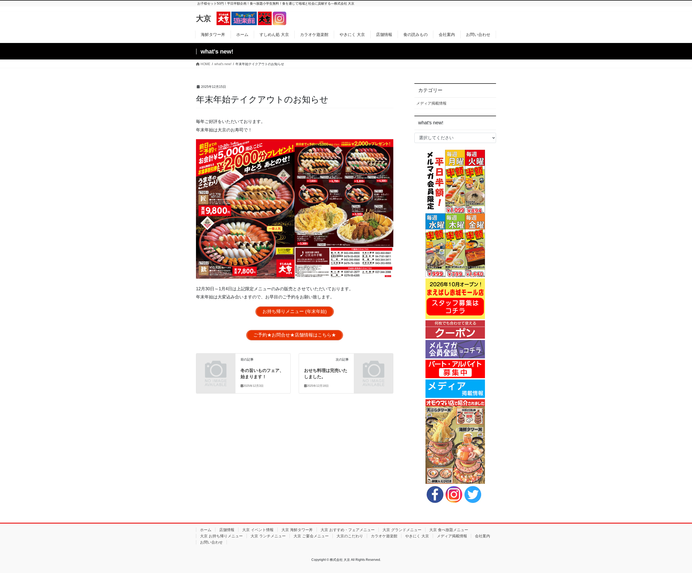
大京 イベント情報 (258, 530)
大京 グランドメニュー (401, 530)
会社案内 (482, 536)
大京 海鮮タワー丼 (297, 530)
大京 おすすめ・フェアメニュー (348, 530)
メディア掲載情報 (431, 103)
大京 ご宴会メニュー (311, 536)
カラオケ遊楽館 (384, 536)
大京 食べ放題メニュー (448, 530)
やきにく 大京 (417, 536)
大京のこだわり (350, 536)
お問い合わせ (211, 542)
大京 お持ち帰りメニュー (221, 536)
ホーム (205, 530)
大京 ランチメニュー (268, 536)
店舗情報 (226, 530)
